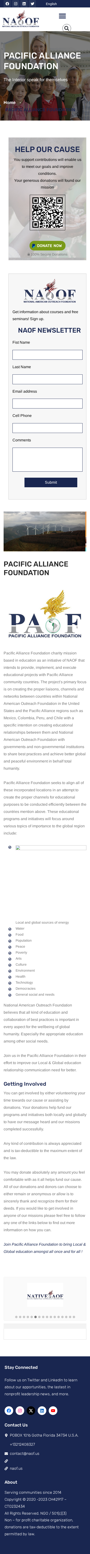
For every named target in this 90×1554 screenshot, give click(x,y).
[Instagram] (15, 3)
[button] (62, 16)
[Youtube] (53, 1410)
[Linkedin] (24, 3)
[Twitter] (32, 3)
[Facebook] (7, 3)
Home (11, 102)
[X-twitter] (31, 1410)
